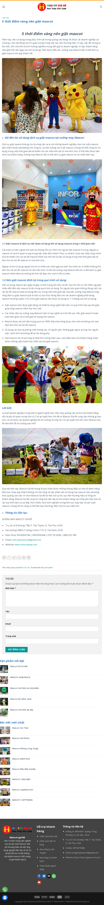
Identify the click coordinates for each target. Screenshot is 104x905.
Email (8, 624)
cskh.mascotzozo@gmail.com (26, 539)
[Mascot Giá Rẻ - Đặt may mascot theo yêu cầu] (52, 7)
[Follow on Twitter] (44, 876)
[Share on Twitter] (14, 558)
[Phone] (5, 889)
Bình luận (10, 588)
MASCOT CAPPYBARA (22, 800)
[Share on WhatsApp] (4, 558)
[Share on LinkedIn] (29, 558)
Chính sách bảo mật (48, 836)
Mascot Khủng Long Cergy (25, 748)
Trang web (10, 636)
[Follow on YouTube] (39, 882)
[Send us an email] (49, 876)
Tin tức (5, 18)
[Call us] (54, 876)
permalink (48, 567)
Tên (7, 611)
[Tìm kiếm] (101, 6)
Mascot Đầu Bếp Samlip (23, 769)
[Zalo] (5, 898)
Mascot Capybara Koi (22, 789)
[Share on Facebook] (9, 558)
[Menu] (3, 7)
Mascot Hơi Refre (21, 738)
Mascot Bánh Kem (21, 758)
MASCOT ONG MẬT (21, 779)
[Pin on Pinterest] (24, 558)
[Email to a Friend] (19, 558)
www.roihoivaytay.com (26, 544)
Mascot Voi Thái (20, 728)
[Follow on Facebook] (39, 876)
